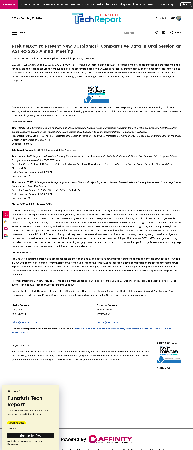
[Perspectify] (6, 221)
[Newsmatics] (6, 235)
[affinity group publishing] (6, 228)
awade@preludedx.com (110, 322)
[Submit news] (6, 214)
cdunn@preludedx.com (24, 322)
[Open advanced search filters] (163, 32)
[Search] (156, 32)
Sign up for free (30, 435)
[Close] (55, 388)
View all (186, 4)
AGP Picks (9, 4)
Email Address (16, 422)
